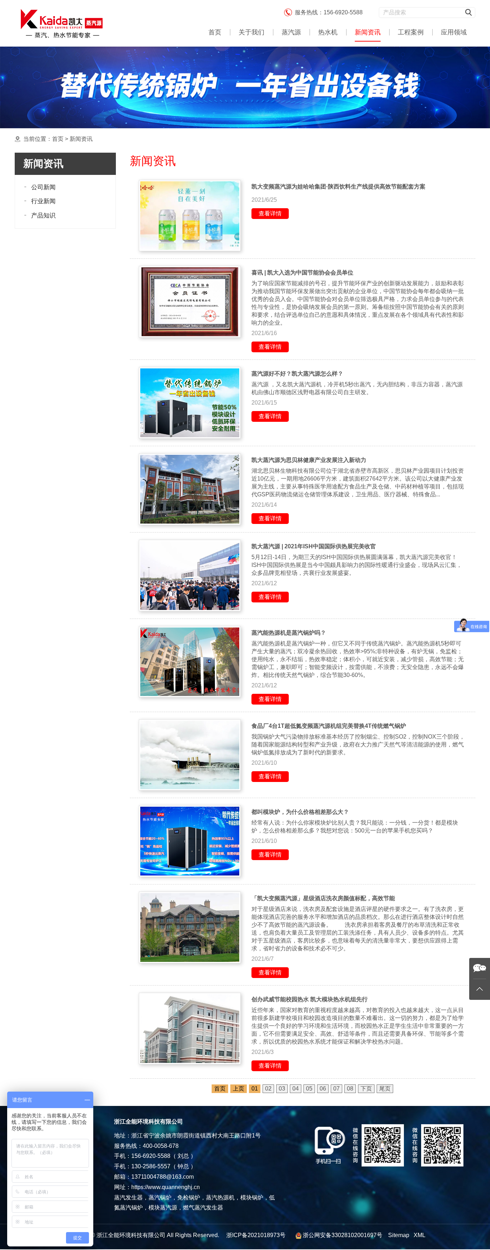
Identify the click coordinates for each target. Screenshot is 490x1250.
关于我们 (251, 32)
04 (295, 1089)
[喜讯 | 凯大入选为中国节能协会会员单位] (190, 302)
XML (419, 1235)
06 (323, 1089)
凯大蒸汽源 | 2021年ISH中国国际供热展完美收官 (313, 546)
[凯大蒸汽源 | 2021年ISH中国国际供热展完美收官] (190, 575)
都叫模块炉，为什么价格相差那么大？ (300, 812)
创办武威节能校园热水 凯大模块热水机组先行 (309, 999)
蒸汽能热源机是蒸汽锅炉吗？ (288, 633)
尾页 (385, 1089)
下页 (366, 1089)
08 (350, 1089)
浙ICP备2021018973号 (256, 1235)
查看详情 (270, 213)
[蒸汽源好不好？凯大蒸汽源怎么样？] (190, 403)
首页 (214, 32)
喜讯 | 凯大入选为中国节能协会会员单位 (302, 272)
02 (268, 1089)
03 (282, 1089)
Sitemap (398, 1235)
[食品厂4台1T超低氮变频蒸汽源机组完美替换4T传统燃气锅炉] (190, 755)
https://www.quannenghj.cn (165, 1187)
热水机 (328, 32)
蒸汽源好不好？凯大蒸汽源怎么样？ (297, 374)
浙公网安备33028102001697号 (342, 1235)
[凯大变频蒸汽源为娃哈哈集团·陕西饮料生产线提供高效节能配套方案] (190, 216)
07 (336, 1089)
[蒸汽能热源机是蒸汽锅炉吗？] (190, 662)
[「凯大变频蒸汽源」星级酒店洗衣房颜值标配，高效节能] (190, 927)
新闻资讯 (368, 32)
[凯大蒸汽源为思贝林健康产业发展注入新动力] (190, 489)
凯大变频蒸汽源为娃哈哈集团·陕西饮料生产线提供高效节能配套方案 (338, 186)
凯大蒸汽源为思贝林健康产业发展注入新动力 (308, 460)
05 (309, 1089)
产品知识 (43, 215)
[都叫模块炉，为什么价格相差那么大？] (190, 841)
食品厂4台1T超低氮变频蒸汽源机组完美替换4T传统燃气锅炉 (328, 726)
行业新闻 (43, 201)
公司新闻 (43, 187)
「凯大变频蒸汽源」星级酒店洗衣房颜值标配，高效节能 (323, 898)
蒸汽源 (291, 32)
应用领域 (454, 32)
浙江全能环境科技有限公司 (130, 1235)
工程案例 (411, 32)
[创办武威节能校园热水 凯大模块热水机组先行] (190, 1028)
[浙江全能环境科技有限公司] (61, 23)
